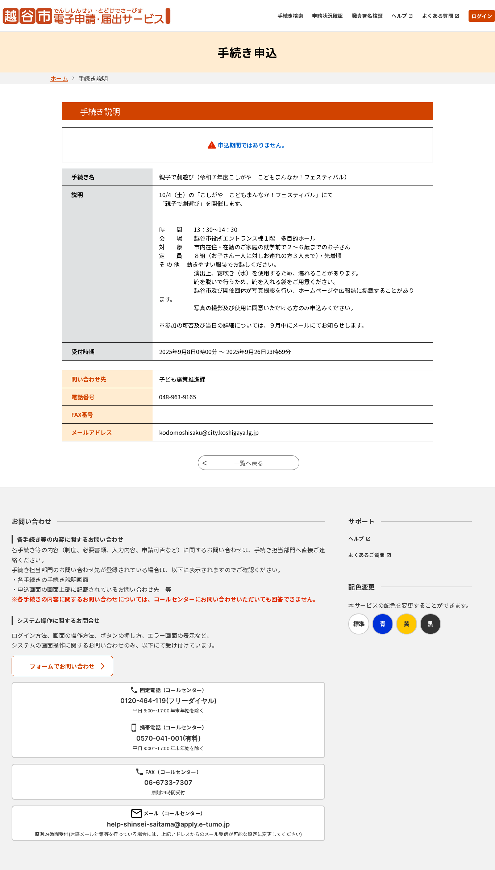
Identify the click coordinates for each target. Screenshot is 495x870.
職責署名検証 (367, 15)
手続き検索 (290, 15)
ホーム (59, 78)
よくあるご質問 (366, 554)
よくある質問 (437, 15)
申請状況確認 (327, 15)
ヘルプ (399, 15)
